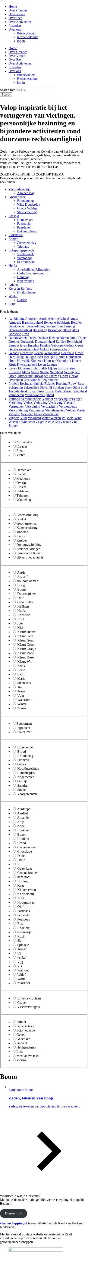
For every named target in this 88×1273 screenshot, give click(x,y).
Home (13, 6)
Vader (59, 391)
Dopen (82, 338)
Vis (19, 966)
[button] (48, 1139)
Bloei (75, 330)
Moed (35, 372)
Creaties (21, 446)
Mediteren (23, 478)
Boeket (21, 519)
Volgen (71, 410)
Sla (19, 940)
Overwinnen (32, 380)
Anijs (20, 822)
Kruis (12, 364)
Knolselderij (25, 894)
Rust (81, 383)
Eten (19, 450)
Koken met (23, 732)
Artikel (21, 1022)
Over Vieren (17, 14)
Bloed (67, 330)
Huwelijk (23, 360)
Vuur (23, 418)
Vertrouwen (16, 406)
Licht (34, 368)
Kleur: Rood (25, 653)
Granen (22, 1002)
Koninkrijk (63, 360)
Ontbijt (22, 781)
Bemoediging (35, 326)
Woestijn (14, 422)
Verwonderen (68, 406)
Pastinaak (23, 911)
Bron (25, 334)
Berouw (50, 326)
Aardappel (24, 809)
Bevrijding (40, 330)
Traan (21, 691)
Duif (20, 598)
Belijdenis (63, 322)
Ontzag (54, 376)
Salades (22, 785)
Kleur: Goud (25, 640)
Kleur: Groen (26, 644)
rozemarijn (24, 932)
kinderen (22, 532)
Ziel (57, 422)
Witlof (21, 974)
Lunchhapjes (26, 773)
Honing (22, 881)
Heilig (19, 357)
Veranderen (16, 395)
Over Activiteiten (20, 22)
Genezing (26, 353)
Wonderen (28, 422)
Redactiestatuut (27, 37)
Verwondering (18, 410)
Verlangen (75, 399)
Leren (42, 364)
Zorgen (13, 425)
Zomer (21, 708)
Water (46, 418)
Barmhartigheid (32, 322)
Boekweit (23, 830)
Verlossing (40, 402)
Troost (32, 391)
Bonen (21, 834)
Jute (20, 623)
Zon (75, 422)
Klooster (50, 360)
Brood (21, 751)
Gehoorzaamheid (20, 349)
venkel (21, 957)
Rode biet (23, 928)
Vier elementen (55, 410)
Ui (19, 953)
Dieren (64, 338)
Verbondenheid (31, 399)
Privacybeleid (26, 33)
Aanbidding (17, 318)
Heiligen (49, 357)
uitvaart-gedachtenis (29, 557)
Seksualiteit (31, 387)
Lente (21, 670)
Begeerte (50, 322)
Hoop (12, 360)
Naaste (44, 372)
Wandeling (23, 499)
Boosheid (15, 334)
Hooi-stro (23, 615)
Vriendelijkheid (31, 414)
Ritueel (21, 487)
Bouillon (23, 839)
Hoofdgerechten (28, 768)
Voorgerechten (27, 794)
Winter (21, 704)
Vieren (20, 455)
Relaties (49, 383)
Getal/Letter (25, 602)
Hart (12, 357)
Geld (35, 349)
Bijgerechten (25, 747)
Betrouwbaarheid (20, 330)
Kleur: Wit (24, 661)
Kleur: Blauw (26, 632)
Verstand (69, 402)
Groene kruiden (27, 872)
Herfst (21, 610)
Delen (32, 338)
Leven (13, 368)
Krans (20, 536)
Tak (19, 687)
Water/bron (24, 700)
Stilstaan (22, 491)
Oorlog (74, 376)
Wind (78, 418)
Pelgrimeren (49, 380)
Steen (68, 387)
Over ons (15, 29)
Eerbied (61, 341)
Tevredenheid (18, 391)
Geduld (69, 345)
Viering (21, 1060)
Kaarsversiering (27, 527)
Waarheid (34, 418)
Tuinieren (22, 495)
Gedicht (21, 1043)
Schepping (16, 387)
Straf (84, 387)
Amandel (23, 817)
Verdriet (47, 399)
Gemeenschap (59, 349)
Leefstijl (21, 474)
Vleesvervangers (28, 1007)
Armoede (15, 322)
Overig (21, 482)
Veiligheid (80, 391)
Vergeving (61, 399)
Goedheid (67, 353)
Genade (14, 353)
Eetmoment (24, 723)
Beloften (76, 322)
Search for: (7, 90)
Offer (12, 376)
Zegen (40, 422)
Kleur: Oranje (26, 649)
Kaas (20, 885)
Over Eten (15, 18)
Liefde (42, 368)
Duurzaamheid (45, 341)
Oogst (64, 376)
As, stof (22, 576)
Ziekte (49, 422)
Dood (73, 338)
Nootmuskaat (26, 902)
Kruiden (22, 540)
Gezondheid (52, 353)
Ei (18, 864)
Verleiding (15, 402)
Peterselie (23, 915)
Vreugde (14, 414)
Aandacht (31, 318)
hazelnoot (23, 877)
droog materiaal (26, 523)
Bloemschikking (27, 515)
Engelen (33, 345)
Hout (20, 619)
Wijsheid (67, 418)
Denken (42, 338)
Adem (52, 318)
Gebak (21, 764)
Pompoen (23, 919)
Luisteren (15, 372)
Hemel (60, 357)
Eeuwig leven (18, 345)
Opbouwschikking (28, 544)
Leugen (52, 364)
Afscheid (63, 318)
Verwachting (49, 406)
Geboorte (57, 345)
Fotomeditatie (25, 1030)
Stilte (76, 387)
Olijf (20, 906)
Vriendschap (51, 414)
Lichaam (24, 368)
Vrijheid (14, 418)
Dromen (14, 341)
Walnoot (23, 970)
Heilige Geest (34, 357)
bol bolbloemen (27, 581)
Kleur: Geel (25, 636)
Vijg (20, 962)
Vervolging (32, 406)
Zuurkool (23, 983)
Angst (74, 318)
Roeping (61, 383)
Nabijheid (56, 372)
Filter (3, 433)
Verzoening (36, 410)
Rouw (72, 383)
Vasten (67, 391)
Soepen (22, 790)
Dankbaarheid (18, 338)
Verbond (14, 399)
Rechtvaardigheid (32, 383)
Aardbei (22, 813)
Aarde (43, 318)
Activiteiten (24, 442)
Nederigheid (72, 372)
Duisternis (27, 341)
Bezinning (55, 330)
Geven (38, 353)
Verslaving (55, 402)
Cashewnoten (26, 847)
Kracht (76, 360)
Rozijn (21, 936)
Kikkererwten (26, 889)
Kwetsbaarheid (27, 364)
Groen (79, 353)
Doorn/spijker (26, 593)
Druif (21, 860)
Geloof (44, 349)
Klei (20, 627)
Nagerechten (25, 777)
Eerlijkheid (74, 341)
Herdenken (73, 357)
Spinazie (23, 945)
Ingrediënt (23, 728)
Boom (21, 589)
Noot (20, 898)
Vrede (80, 410)
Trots (40, 391)
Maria (26, 372)
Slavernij (46, 387)
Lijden (52, 368)
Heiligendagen (26, 1047)
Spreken (58, 387)
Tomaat (22, 949)
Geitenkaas (24, 868)
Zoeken (66, 422)
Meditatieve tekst (27, 1056)
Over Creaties (18, 10)
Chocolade (24, 851)
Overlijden (16, 380)
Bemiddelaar (17, 326)
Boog (21, 585)
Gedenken (23, 1039)
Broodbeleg (25, 756)
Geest (79, 345)
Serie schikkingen (28, 549)
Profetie (14, 383)
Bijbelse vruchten (29, 998)
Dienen (54, 338)
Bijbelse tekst (25, 1026)
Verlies (27, 402)
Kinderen (37, 360)
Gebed (20, 1034)
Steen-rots (24, 683)
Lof (60, 368)
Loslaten (69, 368)
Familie (45, 345)
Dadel (21, 856)
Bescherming (66, 326)
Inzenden (15, 25)
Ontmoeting (25, 376)
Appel (21, 826)
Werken (55, 418)
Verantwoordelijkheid (39, 395)
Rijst (20, 923)
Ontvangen (41, 376)
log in (21, 41)
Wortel (21, 979)
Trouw (49, 391)
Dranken (23, 760)
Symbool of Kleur (28, 553)
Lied (19, 1051)
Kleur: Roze (25, 657)
